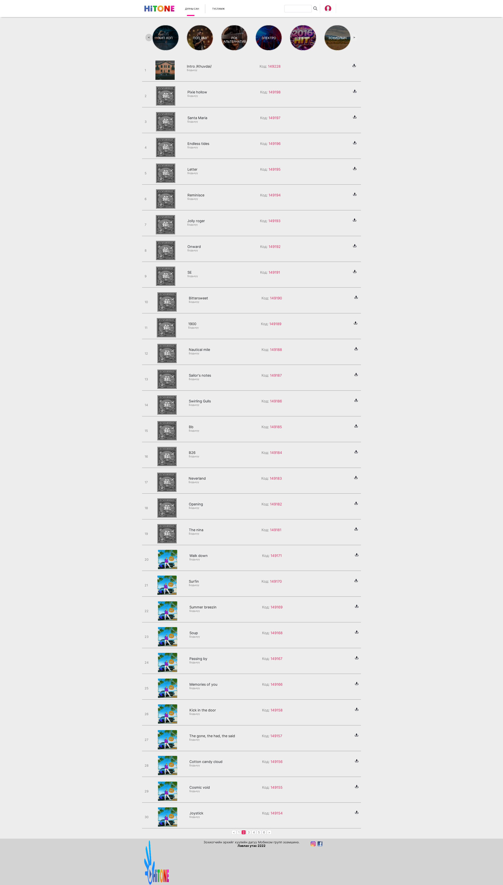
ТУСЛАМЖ (218, 8)
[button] (328, 8)
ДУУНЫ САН (192, 8)
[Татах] (354, 65)
